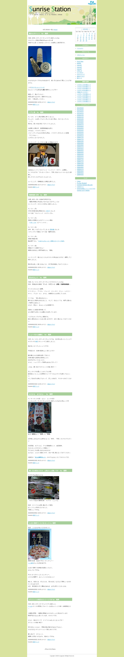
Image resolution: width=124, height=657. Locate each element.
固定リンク (36, 104)
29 (83, 40)
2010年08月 (80, 123)
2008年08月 (80, 167)
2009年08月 (80, 145)
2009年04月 (80, 152)
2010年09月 (80, 121)
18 (92, 37)
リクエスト (80, 48)
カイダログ (80, 72)
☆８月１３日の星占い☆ (84, 97)
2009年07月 (80, 147)
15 (83, 37)
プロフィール (81, 55)
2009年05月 (80, 150)
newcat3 (79, 69)
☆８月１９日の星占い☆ (84, 88)
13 (77, 37)
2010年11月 (80, 117)
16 (86, 37)
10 (89, 35)
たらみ (30, 606)
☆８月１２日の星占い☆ (84, 99)
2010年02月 (80, 134)
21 (80, 39)
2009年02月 (80, 156)
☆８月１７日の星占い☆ (84, 94)
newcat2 (79, 67)
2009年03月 (80, 154)
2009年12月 (80, 137)
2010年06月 (80, 126)
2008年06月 (80, 171)
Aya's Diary (80, 61)
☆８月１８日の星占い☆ (84, 90)
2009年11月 (80, 139)
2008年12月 (80, 160)
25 (92, 39)
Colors (79, 181)
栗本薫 (52, 229)
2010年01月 (80, 135)
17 (89, 37)
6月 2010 (85, 29)
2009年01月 (80, 158)
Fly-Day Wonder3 (82, 183)
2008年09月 (80, 165)
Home (55, 29)
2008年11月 (80, 161)
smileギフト (80, 186)
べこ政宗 (31, 563)
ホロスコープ (81, 74)
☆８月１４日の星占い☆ (84, 96)
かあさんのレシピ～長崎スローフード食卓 (51, 241)
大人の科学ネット (40, 457)
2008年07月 (80, 169)
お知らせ (79, 70)
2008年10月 (80, 163)
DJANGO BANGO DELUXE (85, 185)
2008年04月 (80, 174)
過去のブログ (51, 102)
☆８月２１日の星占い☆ (84, 84)
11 (92, 35)
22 (83, 39)
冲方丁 (48, 211)
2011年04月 (80, 108)
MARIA (79, 63)
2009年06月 (80, 148)
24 (89, 39)
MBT (36, 341)
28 (80, 40)
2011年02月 (80, 111)
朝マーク (79, 78)
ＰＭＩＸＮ (32, 222)
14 (80, 37)
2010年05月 (80, 128)
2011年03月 (80, 110)
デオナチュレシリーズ (37, 87)
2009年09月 (80, 143)
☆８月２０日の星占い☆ (84, 86)
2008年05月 (80, 173)
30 (86, 40)
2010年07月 (80, 124)
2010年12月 (80, 115)
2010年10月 (80, 119)
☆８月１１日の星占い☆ (84, 101)
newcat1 (79, 65)
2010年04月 (80, 130)
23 (86, 39)
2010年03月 (80, 132)
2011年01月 (80, 113)
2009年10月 (80, 141)
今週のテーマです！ (82, 92)
